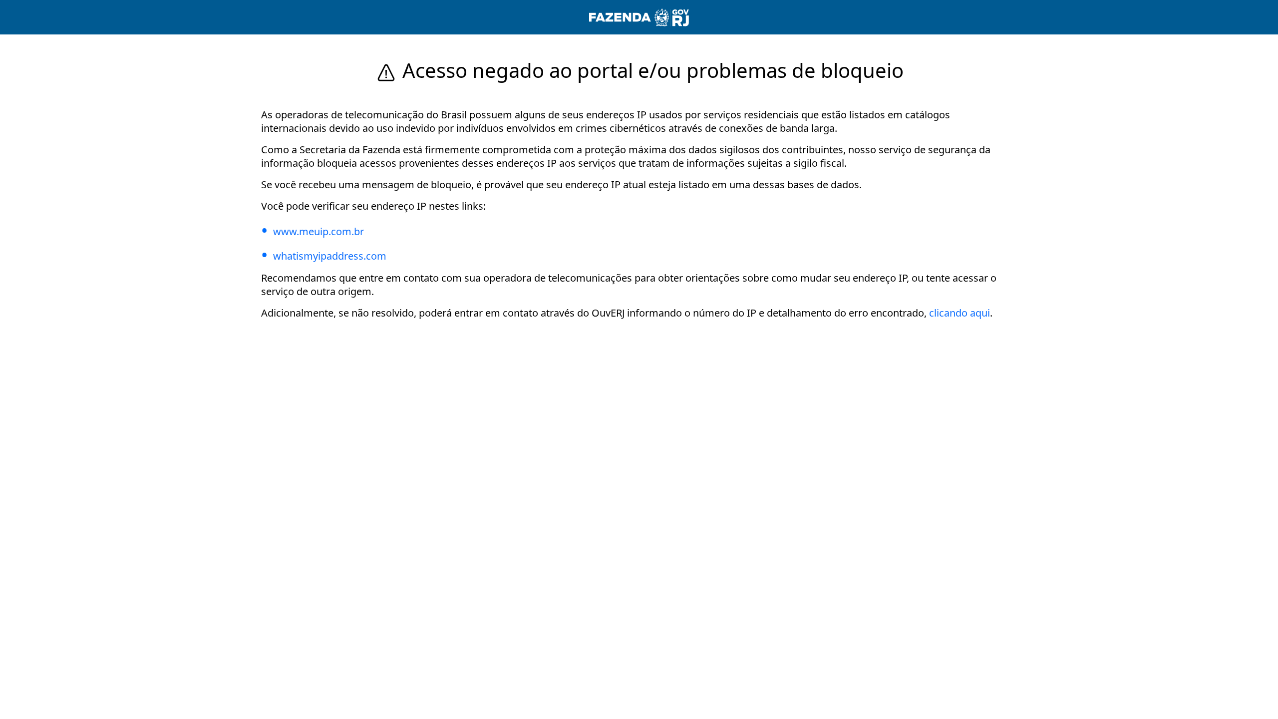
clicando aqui (959, 313)
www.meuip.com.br (318, 231)
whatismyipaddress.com (329, 256)
